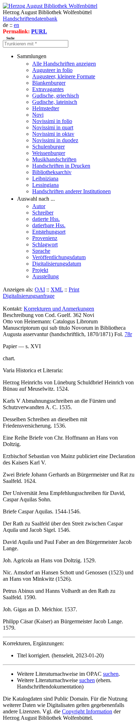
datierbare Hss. (48, 225)
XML (57, 289)
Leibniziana (45, 179)
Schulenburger (48, 147)
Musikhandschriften (54, 159)
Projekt (40, 270)
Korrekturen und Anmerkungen (59, 309)
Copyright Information (87, 711)
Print (74, 289)
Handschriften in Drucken (61, 166)
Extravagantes (48, 89)
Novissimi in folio (52, 121)
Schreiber (42, 213)
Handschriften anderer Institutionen (71, 191)
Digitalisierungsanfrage (28, 296)
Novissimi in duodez (55, 140)
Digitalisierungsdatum (56, 264)
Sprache (41, 251)
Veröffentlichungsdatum (59, 257)
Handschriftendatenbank (30, 19)
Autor (38, 206)
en (16, 25)
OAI (40, 289)
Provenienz (44, 238)
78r (128, 334)
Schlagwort (45, 244)
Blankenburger (48, 83)
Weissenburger (48, 153)
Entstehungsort (48, 232)
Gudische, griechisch (55, 96)
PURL (39, 31)
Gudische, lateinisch (54, 102)
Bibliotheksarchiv (51, 172)
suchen (111, 674)
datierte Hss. (46, 219)
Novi (38, 115)
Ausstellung (45, 276)
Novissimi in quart (52, 127)
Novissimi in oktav (53, 134)
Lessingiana (45, 185)
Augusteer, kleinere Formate (63, 76)
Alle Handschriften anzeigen (64, 64)
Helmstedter (45, 108)
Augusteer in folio (52, 70)
